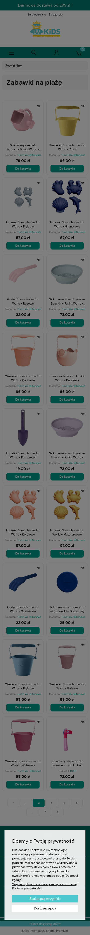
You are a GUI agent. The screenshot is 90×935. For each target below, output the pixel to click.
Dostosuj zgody (45, 908)
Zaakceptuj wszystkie (45, 899)
